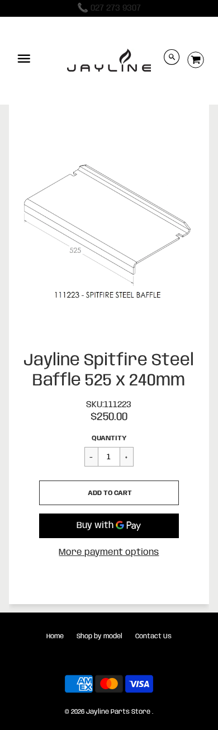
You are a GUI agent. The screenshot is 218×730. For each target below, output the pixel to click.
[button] (109, 493)
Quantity (109, 438)
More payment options (109, 552)
